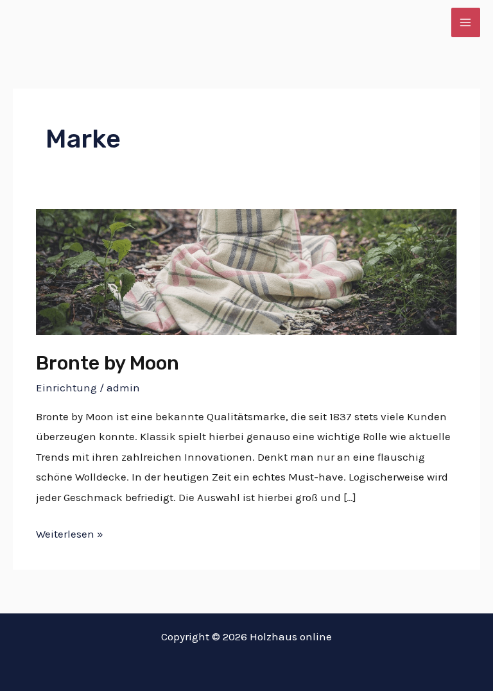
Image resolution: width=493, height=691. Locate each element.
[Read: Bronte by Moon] (246, 270)
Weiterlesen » (69, 532)
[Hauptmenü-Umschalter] (466, 22)
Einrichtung (66, 387)
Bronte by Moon (107, 363)
